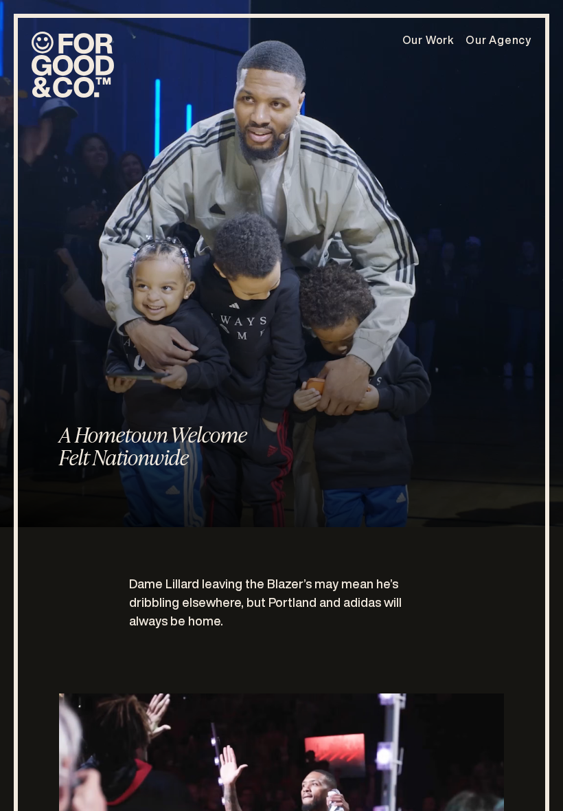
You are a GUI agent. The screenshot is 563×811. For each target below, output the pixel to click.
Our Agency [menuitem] (498, 39)
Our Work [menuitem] (428, 39)
